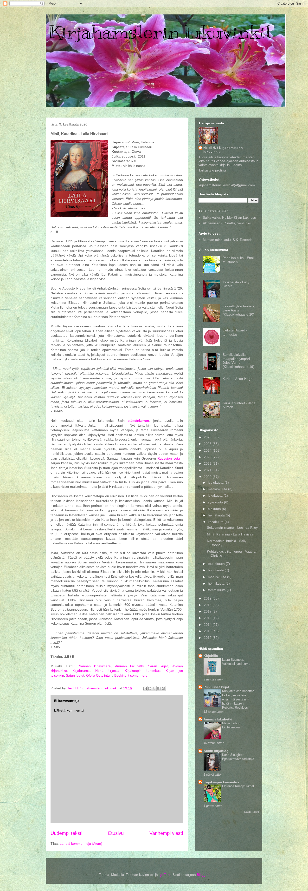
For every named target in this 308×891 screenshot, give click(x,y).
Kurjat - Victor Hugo (237, 379)
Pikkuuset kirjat (216, 687)
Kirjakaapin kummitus (142, 671)
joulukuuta (216, 482)
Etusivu (116, 833)
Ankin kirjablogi (217, 751)
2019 (208, 598)
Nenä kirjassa (107, 671)
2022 (208, 463)
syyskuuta (216, 502)
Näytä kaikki (251, 811)
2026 (208, 437)
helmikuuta (216, 583)
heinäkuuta (217, 515)
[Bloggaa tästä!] (149, 688)
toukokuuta (217, 564)
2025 (208, 444)
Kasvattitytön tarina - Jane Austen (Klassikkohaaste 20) (238, 310)
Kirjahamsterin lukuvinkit (160, 32)
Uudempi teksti (66, 833)
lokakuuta (216, 495)
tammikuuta (217, 590)
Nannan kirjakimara (95, 666)
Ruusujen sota (168, 458)
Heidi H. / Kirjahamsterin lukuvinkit (223, 149)
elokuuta (215, 509)
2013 (208, 631)
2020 (208, 477)
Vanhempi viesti (166, 833)
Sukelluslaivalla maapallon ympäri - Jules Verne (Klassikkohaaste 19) (238, 361)
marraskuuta (218, 489)
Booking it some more (131, 675)
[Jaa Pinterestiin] (163, 688)
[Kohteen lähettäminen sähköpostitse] (145, 688)
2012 (208, 638)
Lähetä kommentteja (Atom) (81, 843)
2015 (208, 618)
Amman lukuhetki (129, 666)
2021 (208, 470)
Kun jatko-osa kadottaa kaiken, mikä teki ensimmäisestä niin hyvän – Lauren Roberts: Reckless (238, 699)
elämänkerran (138, 420)
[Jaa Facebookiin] (158, 688)
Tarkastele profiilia (212, 170)
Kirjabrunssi (81, 671)
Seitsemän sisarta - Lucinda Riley (232, 527)
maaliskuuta (217, 577)
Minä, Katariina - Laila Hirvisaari (231, 534)
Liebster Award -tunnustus (235, 332)
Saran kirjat (158, 666)
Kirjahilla (211, 656)
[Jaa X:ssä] (154, 688)
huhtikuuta (216, 570)
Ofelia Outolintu (98, 675)
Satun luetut (75, 675)
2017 (208, 611)
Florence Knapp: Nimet (238, 786)
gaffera (165, 875)
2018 (208, 605)
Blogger (202, 875)
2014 (208, 625)
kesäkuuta (216, 522)
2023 (208, 457)
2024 (208, 450)
